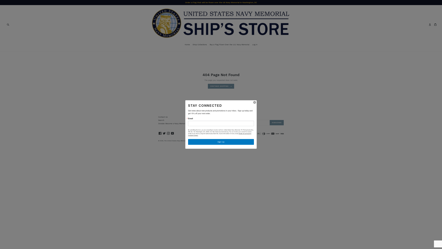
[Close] (254, 102)
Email (190, 118)
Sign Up (221, 142)
